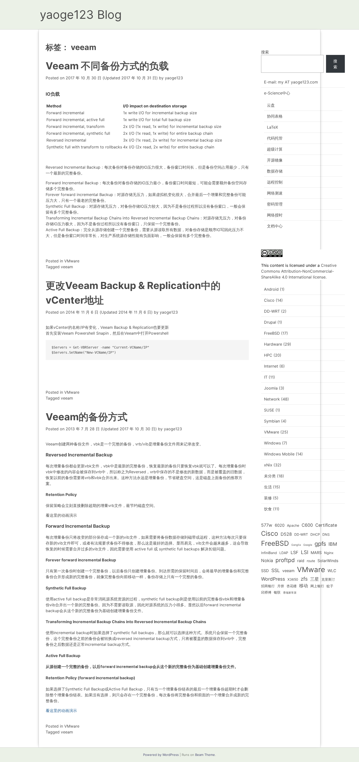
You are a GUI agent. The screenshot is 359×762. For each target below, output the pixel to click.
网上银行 (317, 586)
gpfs (320, 543)
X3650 (292, 579)
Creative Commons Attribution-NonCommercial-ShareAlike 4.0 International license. (299, 271)
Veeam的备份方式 (86, 417)
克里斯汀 (328, 579)
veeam (67, 266)
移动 (303, 585)
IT (265, 377)
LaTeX (272, 127)
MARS (316, 552)
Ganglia (296, 544)
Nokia (267, 560)
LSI (304, 552)
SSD (265, 570)
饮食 (268, 508)
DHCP (315, 534)
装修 (268, 497)
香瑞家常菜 (289, 592)
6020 (280, 525)
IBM (332, 544)
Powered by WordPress (161, 755)
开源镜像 (275, 160)
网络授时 (275, 215)
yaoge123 (174, 77)
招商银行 (268, 586)
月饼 (280, 586)
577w (266, 525)
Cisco (269, 300)
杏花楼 (291, 586)
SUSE (269, 410)
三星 (314, 579)
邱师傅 (266, 592)
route (311, 561)
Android (271, 289)
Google (307, 544)
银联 (277, 592)
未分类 (270, 476)
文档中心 (275, 226)
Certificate (326, 525)
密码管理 (275, 204)
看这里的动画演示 (61, 515)
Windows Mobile (279, 454)
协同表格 (275, 116)
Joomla (271, 388)
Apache (293, 525)
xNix (268, 465)
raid (300, 560)
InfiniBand (269, 553)
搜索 (265, 52)
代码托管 (275, 138)
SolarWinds (327, 560)
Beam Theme (205, 755)
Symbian (272, 421)
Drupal (270, 322)
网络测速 (275, 193)
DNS (326, 534)
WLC (331, 570)
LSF (294, 552)
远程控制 (275, 182)
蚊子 (330, 586)
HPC (268, 355)
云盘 (271, 105)
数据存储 (275, 171)
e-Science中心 (277, 93)
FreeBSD (272, 333)
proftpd (285, 560)
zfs (304, 579)
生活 (268, 486)
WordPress (273, 579)
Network (272, 399)
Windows (272, 443)
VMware (71, 260)
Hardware (273, 344)
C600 (307, 525)
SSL (275, 570)
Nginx (329, 553)
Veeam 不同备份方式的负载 (107, 66)
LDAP (283, 553)
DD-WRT (272, 311)
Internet (271, 366)
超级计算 (275, 149)
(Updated (112, 77)
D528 (286, 534)
